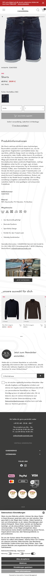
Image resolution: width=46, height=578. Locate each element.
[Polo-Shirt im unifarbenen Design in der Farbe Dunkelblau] (11, 309)
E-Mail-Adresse (8, 376)
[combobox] (11, 108)
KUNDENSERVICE (11, 450)
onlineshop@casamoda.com (21, 248)
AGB (23, 507)
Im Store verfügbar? (21, 126)
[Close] (43, 3)
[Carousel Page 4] (42, 16)
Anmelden (40, 376)
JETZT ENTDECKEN (23, 280)
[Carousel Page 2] (40, 16)
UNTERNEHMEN (11, 454)
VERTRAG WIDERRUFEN (23, 443)
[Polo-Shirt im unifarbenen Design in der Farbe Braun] (32, 309)
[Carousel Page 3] (41, 16)
